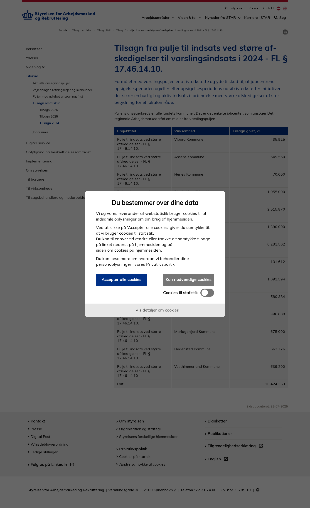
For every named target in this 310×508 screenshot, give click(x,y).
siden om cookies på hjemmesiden (128, 250)
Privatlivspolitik (160, 264)
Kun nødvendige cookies (189, 279)
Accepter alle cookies (121, 279)
